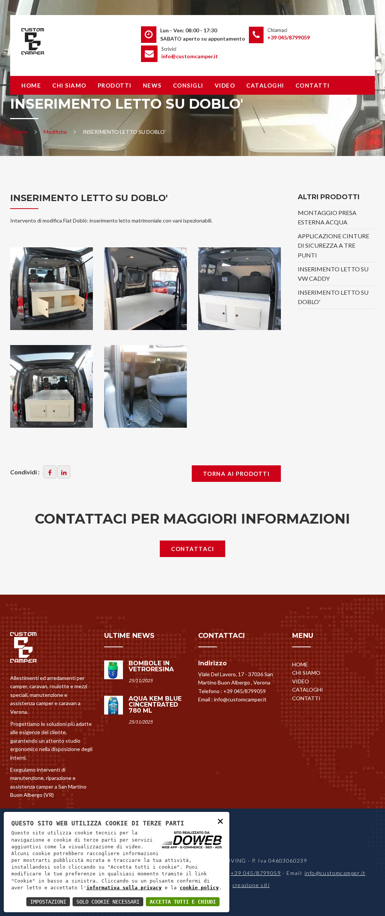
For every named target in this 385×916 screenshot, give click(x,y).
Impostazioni (48, 902)
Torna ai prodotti (236, 473)
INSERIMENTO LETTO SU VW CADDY (333, 273)
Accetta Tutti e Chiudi (183, 902)
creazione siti (251, 885)
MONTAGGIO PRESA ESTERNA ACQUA (327, 217)
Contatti (313, 85)
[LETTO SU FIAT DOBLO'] (145, 288)
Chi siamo (69, 85)
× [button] (220, 820)
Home (31, 85)
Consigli (188, 85)
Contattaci (192, 548)
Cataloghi (265, 85)
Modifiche (55, 132)
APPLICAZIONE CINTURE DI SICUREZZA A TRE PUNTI (333, 245)
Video (225, 85)
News (152, 85)
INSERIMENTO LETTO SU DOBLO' (333, 297)
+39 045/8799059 (288, 37)
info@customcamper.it (189, 56)
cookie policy (199, 887)
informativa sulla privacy (124, 887)
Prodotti (115, 85)
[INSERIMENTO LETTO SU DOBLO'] (51, 288)
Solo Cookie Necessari (107, 902)
